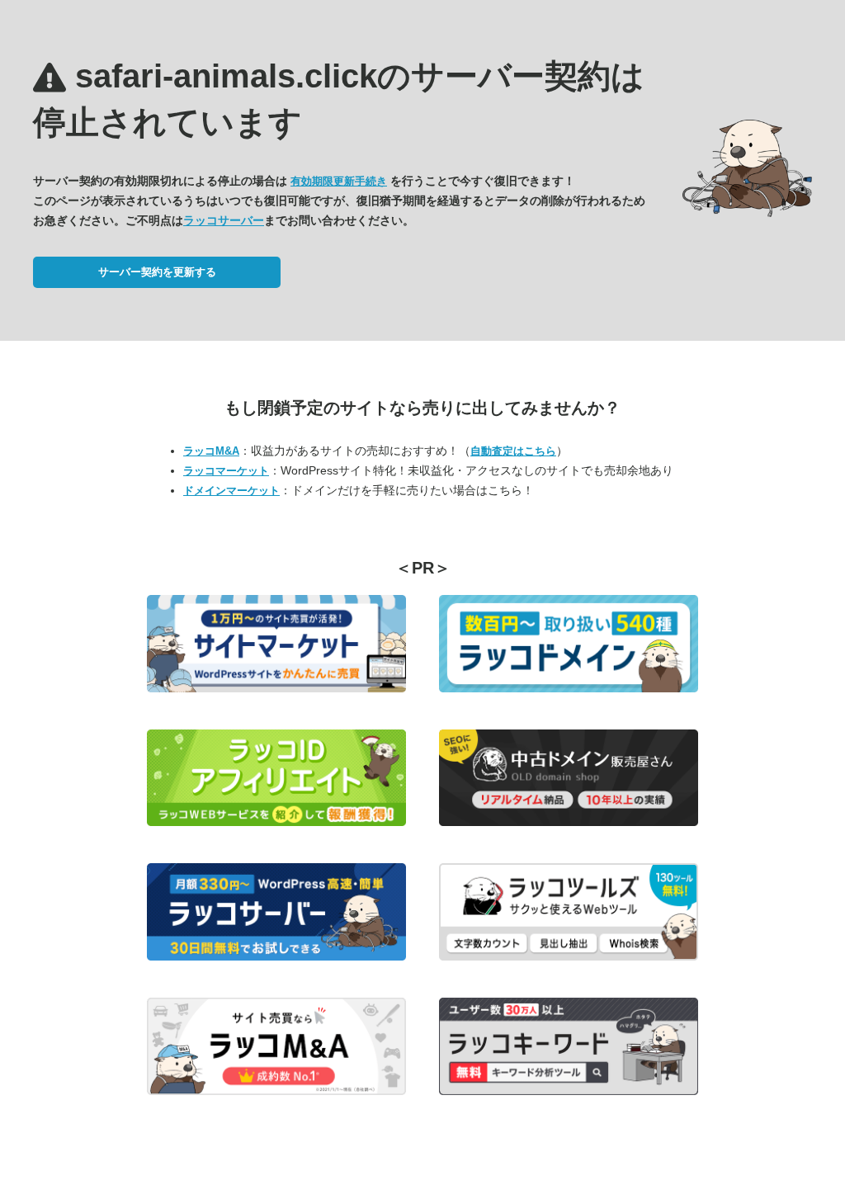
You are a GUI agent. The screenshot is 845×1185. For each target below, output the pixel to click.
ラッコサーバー (223, 220)
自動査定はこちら (513, 451)
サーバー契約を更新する (157, 272)
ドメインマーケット (231, 490)
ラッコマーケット (226, 471)
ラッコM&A (211, 451)
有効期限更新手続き (338, 181)
